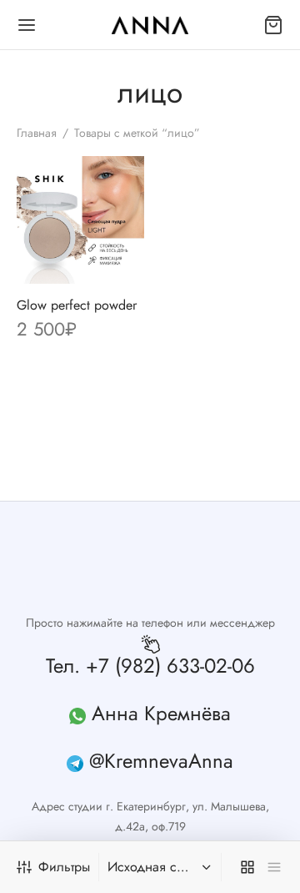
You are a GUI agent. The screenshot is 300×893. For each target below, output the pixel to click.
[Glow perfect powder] (80, 220)
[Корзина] (273, 25)
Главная (37, 132)
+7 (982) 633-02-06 (170, 665)
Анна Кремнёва (161, 713)
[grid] (247, 867)
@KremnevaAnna (161, 760)
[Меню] (27, 25)
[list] (274, 867)
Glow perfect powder (77, 305)
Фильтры (64, 866)
